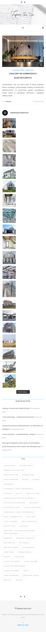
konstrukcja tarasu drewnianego (19, 512)
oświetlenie (9, 552)
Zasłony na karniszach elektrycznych (16, 408)
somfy (26, 570)
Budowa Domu (18, 70)
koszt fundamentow (13, 517)
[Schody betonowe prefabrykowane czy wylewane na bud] (9, 145)
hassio (19, 493)
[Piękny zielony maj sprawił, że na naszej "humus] (9, 381)
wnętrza (7, 580)
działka (36, 479)
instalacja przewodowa (14, 503)
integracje (34, 503)
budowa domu (28, 475)
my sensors (24, 543)
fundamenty (9, 484)
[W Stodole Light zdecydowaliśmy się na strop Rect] (9, 272)
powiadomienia (24, 552)
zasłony (19, 580)
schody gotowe (31, 561)
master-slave (10, 526)
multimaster (9, 543)
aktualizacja (9, 465)
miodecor (8, 538)
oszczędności (28, 547)
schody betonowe (12, 561)
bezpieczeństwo (11, 475)
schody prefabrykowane (14, 566)
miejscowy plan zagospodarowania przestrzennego (19, 532)
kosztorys (31, 517)
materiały (24, 526)
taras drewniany (11, 575)
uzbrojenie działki (31, 575)
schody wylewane (11, 570)
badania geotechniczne (14, 470)
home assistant (33, 493)
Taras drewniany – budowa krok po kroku (18, 417)
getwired (8, 493)
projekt (7, 557)
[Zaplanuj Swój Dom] (23, 14)
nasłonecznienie (11, 547)
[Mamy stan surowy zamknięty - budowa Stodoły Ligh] (9, 173)
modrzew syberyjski (25, 538)
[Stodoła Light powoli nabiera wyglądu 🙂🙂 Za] (9, 257)
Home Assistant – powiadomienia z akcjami (18, 434)
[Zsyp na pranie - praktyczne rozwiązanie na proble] (9, 200)
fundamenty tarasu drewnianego (18, 489)
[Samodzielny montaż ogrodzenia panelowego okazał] (9, 289)
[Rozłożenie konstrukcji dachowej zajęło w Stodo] (9, 216)
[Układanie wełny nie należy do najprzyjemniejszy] (9, 242)
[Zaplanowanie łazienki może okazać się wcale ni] (9, 160)
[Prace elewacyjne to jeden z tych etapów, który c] (9, 186)
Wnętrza (30, 70)
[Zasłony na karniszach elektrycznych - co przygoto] (9, 123)
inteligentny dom (12, 507)
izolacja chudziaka (32, 507)
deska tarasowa (11, 479)
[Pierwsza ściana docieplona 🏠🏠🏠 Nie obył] (9, 354)
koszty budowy (11, 521)
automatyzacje (26, 465)
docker (25, 479)
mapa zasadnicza (29, 521)
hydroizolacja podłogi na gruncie (19, 498)
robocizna (19, 557)
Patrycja (8, 101)
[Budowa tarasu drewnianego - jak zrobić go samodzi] (9, 134)
